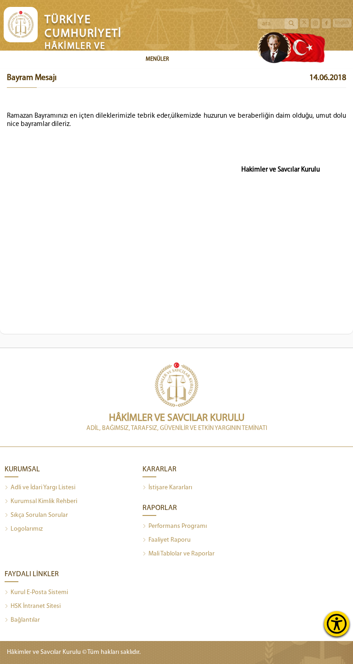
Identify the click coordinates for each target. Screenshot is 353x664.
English (342, 22)
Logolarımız (27, 529)
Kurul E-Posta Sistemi (39, 592)
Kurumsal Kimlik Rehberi (44, 501)
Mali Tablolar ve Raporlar (181, 553)
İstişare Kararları (170, 487)
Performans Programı (177, 526)
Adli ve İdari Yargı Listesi (43, 487)
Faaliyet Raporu (169, 540)
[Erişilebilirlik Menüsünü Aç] (336, 623)
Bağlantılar (25, 620)
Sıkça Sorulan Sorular (39, 515)
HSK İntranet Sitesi (36, 606)
